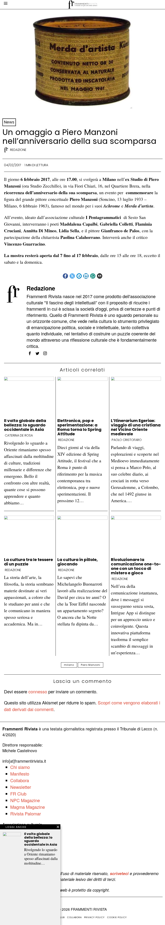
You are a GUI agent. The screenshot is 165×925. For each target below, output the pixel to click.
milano (69, 665)
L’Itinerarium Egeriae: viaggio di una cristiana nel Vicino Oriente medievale (136, 427)
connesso (37, 691)
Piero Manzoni (90, 665)
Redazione (18, 149)
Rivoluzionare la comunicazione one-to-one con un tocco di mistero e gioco (136, 566)
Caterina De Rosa (19, 435)
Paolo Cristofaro (127, 440)
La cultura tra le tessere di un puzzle (28, 561)
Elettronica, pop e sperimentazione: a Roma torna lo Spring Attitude (79, 427)
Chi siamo (20, 767)
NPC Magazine (25, 800)
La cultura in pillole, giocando (77, 561)
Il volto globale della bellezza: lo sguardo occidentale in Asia (25, 425)
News (9, 122)
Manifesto (19, 773)
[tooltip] (65, 276)
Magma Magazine (27, 807)
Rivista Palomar (25, 813)
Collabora (19, 780)
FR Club (18, 793)
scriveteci (119, 873)
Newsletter (20, 787)
